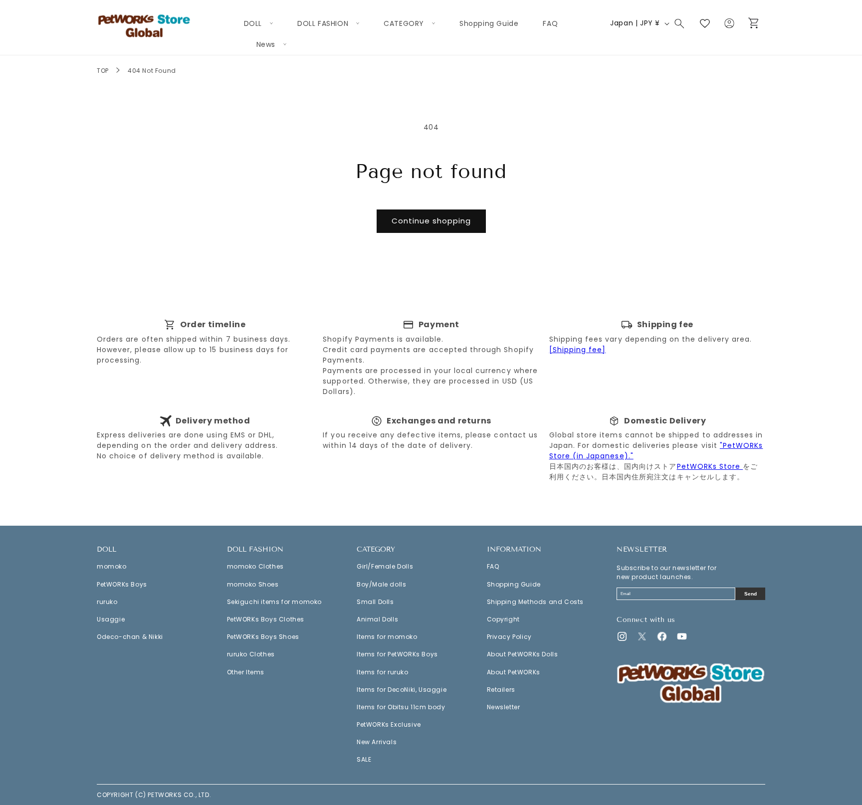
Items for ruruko (383, 672)
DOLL (106, 550)
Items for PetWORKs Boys (397, 654)
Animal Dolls (377, 619)
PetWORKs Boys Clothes (266, 619)
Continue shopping (431, 220)
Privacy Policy (509, 636)
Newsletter (503, 707)
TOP (103, 70)
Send (750, 594)
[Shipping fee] (577, 350)
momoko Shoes (253, 584)
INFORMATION (514, 550)
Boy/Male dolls (381, 584)
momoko (112, 566)
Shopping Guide (514, 584)
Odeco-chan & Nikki (130, 636)
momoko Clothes (255, 566)
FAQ (493, 566)
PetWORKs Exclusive (389, 724)
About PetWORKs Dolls (522, 654)
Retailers (501, 689)
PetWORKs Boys (122, 584)
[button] (258, 23)
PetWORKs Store (710, 466)
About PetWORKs (513, 672)
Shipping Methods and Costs (535, 602)
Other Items (246, 672)
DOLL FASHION (255, 550)
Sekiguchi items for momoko (274, 602)
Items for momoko (387, 636)
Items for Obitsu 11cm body (401, 707)
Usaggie (111, 619)
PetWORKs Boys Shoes (263, 636)
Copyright (503, 619)
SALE (364, 759)
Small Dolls (375, 602)
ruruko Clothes (251, 654)
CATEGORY (376, 550)
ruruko (107, 602)
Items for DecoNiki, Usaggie (401, 689)
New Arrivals (377, 742)
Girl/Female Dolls (385, 566)
